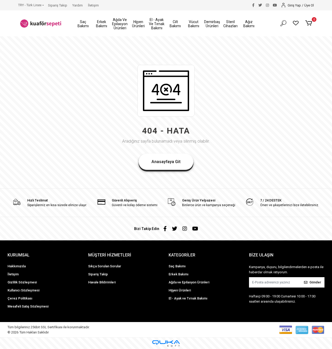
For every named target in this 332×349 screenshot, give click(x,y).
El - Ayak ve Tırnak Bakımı (188, 298)
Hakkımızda (17, 266)
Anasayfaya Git (166, 161)
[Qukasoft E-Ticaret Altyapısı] (166, 343)
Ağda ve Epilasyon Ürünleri (189, 282)
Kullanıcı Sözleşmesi (23, 290)
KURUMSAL (19, 255)
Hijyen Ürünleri (180, 290)
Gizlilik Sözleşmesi (22, 282)
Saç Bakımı (177, 266)
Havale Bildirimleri (102, 282)
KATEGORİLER (182, 255)
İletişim (93, 5)
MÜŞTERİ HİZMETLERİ (109, 255)
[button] (83, 24)
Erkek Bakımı (178, 274)
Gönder (315, 282)
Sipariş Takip (57, 5)
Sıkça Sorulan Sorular (104, 266)
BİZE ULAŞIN (261, 255)
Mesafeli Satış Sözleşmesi (28, 306)
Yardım (77, 5)
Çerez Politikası (20, 298)
